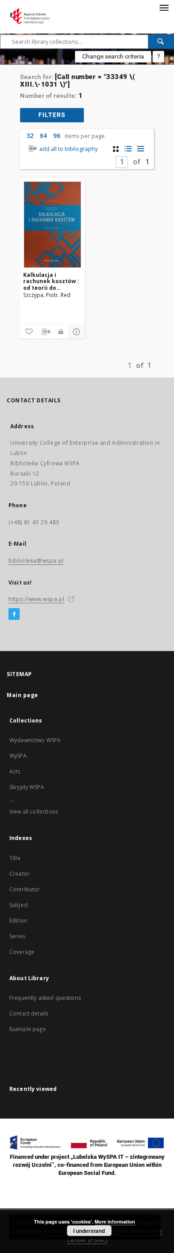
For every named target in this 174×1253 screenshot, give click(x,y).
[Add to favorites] (28, 332)
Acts (15, 771)
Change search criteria (113, 56)
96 (56, 135)
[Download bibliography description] (45, 332)
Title (15, 858)
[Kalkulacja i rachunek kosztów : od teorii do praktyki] (52, 224)
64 (43, 135)
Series (17, 936)
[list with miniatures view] (128, 149)
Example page (27, 1029)
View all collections (33, 811)
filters (52, 114)
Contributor (24, 889)
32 (29, 135)
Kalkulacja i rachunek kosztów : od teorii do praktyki (51, 281)
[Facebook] (14, 614)
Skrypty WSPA (26, 787)
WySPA (18, 756)
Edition (18, 920)
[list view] (141, 149)
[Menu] (164, 7)
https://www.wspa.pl (36, 599)
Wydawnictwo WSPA (35, 740)
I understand (89, 1231)
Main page (22, 695)
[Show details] (75, 332)
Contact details (28, 1013)
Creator (19, 873)
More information (115, 1221)
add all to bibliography (68, 149)
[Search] (161, 41)
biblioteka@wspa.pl (36, 560)
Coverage (21, 952)
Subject (18, 905)
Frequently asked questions (45, 998)
